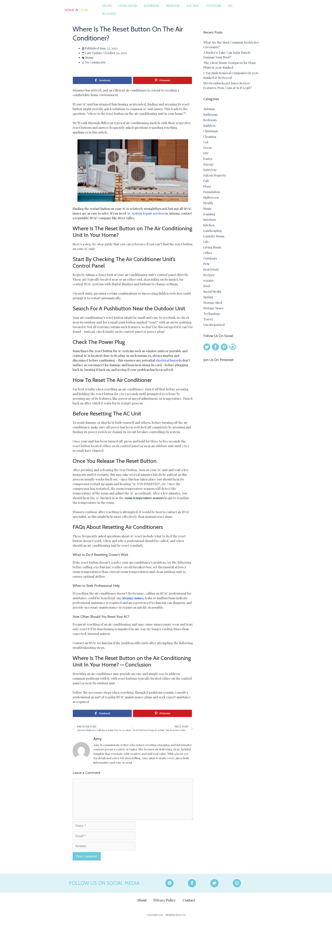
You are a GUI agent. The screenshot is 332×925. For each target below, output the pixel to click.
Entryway (210, 170)
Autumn (209, 109)
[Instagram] (237, 883)
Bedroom (173, 5)
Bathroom (151, 5)
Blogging (109, 13)
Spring (208, 297)
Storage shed (212, 302)
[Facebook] (192, 883)
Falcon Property (214, 175)
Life (206, 242)
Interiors (209, 220)
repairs (208, 280)
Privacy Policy (165, 900)
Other (207, 253)
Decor (106, 5)
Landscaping (212, 231)
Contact (189, 900)
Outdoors (213, 5)
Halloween (211, 197)
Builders (209, 125)
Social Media (212, 291)
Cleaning (209, 137)
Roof (206, 286)
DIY (230, 5)
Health (208, 203)
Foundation (211, 192)
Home (89, 58)
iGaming (209, 214)
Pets (206, 264)
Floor (207, 186)
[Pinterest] (169, 883)
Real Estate (211, 269)
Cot (205, 142)
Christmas (210, 131)
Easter (208, 159)
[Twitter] (214, 883)
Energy (208, 164)
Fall (206, 181)
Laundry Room (213, 236)
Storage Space (213, 308)
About (142, 900)
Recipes (208, 275)
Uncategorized (214, 325)
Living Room (127, 5)
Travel (208, 319)
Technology (211, 314)
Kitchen (193, 5)
